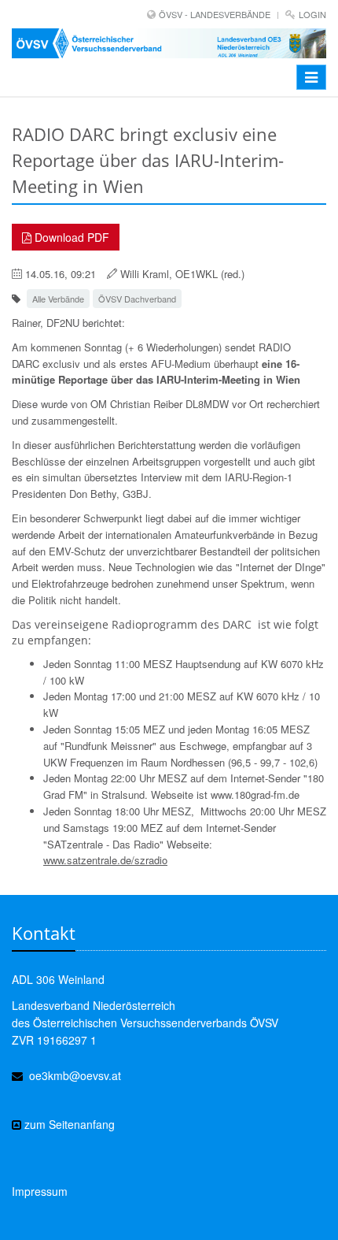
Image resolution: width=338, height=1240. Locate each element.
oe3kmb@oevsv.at (75, 1075)
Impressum (40, 1191)
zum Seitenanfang (68, 1124)
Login (312, 14)
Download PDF (70, 237)
